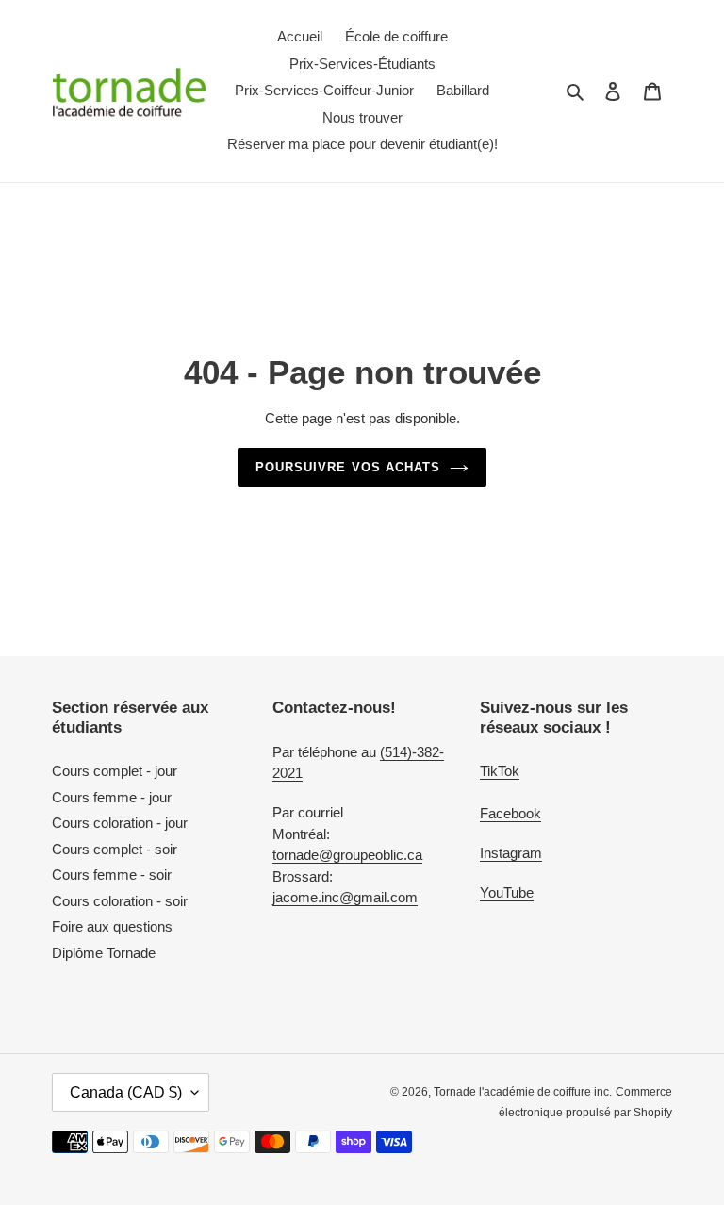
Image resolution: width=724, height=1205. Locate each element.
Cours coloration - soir (120, 901)
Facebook (510, 813)
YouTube (507, 892)
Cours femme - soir (112, 875)
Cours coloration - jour (120, 823)
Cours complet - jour (114, 771)
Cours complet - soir (114, 849)
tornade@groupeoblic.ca (347, 855)
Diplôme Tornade (104, 953)
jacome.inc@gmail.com (345, 897)
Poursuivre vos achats (347, 467)
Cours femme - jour (112, 797)
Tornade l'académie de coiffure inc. (523, 1091)
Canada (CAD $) (126, 1092)
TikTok (499, 771)
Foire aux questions (112, 926)
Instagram (511, 853)
